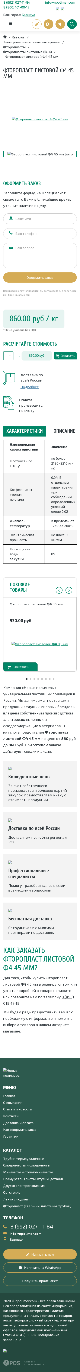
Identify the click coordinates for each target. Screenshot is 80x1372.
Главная (9, 1096)
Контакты (11, 1116)
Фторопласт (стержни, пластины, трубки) (37, 1206)
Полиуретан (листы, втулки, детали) (33, 1179)
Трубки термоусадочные (23, 1158)
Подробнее (29, 387)
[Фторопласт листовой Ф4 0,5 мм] (40, 644)
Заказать (68, 356)
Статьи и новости (17, 1109)
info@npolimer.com (60, 2)
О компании (12, 1102)
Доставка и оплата (18, 1123)
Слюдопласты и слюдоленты (26, 1165)
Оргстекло (11, 1192)
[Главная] (5, 37)
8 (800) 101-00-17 (16, 7)
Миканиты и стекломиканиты (28, 1172)
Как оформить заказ (19, 1129)
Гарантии (10, 1136)
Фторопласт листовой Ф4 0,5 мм (36, 604)
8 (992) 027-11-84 (16, 2)
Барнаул (28, 15)
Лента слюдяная (16, 1199)
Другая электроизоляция (24, 1185)
